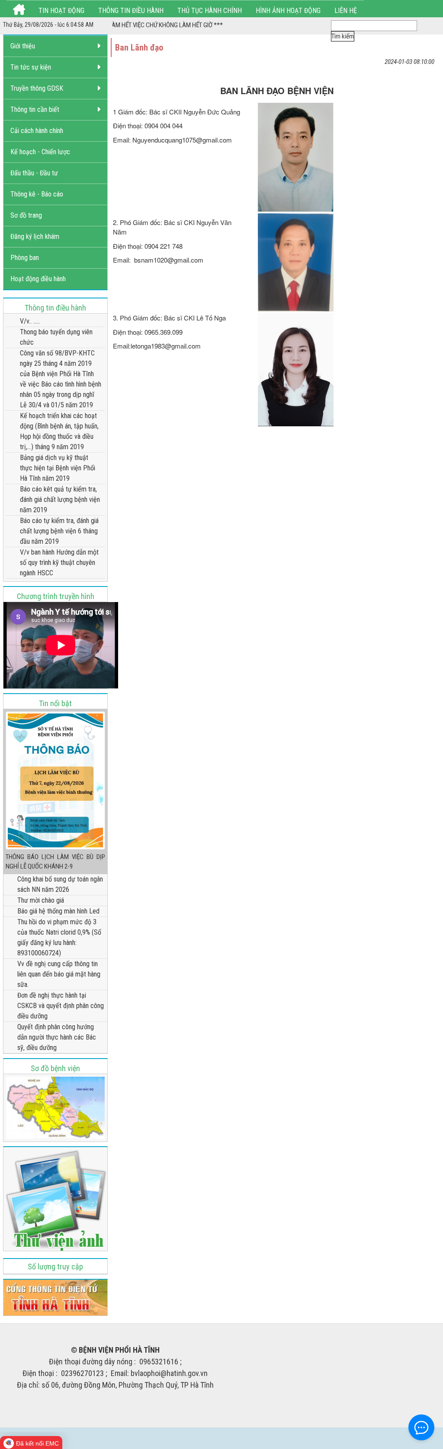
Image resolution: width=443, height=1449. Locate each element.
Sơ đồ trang (26, 215)
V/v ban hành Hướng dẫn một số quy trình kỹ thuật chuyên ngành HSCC (59, 562)
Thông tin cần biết (34, 109)
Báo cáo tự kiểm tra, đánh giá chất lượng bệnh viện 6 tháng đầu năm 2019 (59, 531)
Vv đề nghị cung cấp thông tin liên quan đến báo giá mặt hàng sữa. (58, 974)
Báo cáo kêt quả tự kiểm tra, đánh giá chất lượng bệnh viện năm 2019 (60, 499)
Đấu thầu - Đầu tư (34, 173)
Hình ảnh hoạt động (288, 10)
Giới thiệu (22, 46)
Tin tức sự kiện (30, 67)
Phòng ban (24, 258)
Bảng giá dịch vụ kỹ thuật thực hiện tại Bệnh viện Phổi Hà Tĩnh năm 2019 (57, 467)
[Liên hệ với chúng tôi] (421, 1427)
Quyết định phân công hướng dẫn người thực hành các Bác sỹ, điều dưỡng (56, 1037)
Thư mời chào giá (40, 900)
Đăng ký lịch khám (34, 236)
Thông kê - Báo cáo (36, 194)
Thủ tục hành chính (209, 10)
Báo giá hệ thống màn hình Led (58, 911)
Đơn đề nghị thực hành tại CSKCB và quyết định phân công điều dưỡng (60, 1005)
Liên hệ (345, 10)
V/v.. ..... (30, 321)
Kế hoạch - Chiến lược (40, 152)
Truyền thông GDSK (36, 88)
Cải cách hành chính (36, 131)
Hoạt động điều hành (38, 279)
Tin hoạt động (61, 10)
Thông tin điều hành (131, 10)
